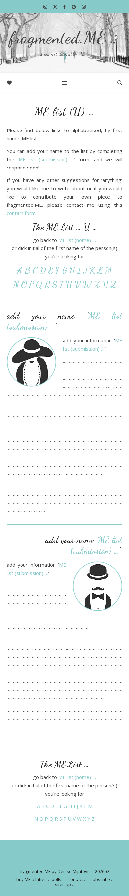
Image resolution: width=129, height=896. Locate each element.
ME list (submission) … (46, 159)
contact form (21, 213)
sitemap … (65, 884)
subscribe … (102, 879)
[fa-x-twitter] (55, 7)
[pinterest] (74, 7)
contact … (78, 879)
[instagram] (45, 7)
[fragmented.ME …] (64, 43)
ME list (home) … (77, 240)
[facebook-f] (65, 7)
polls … (59, 879)
